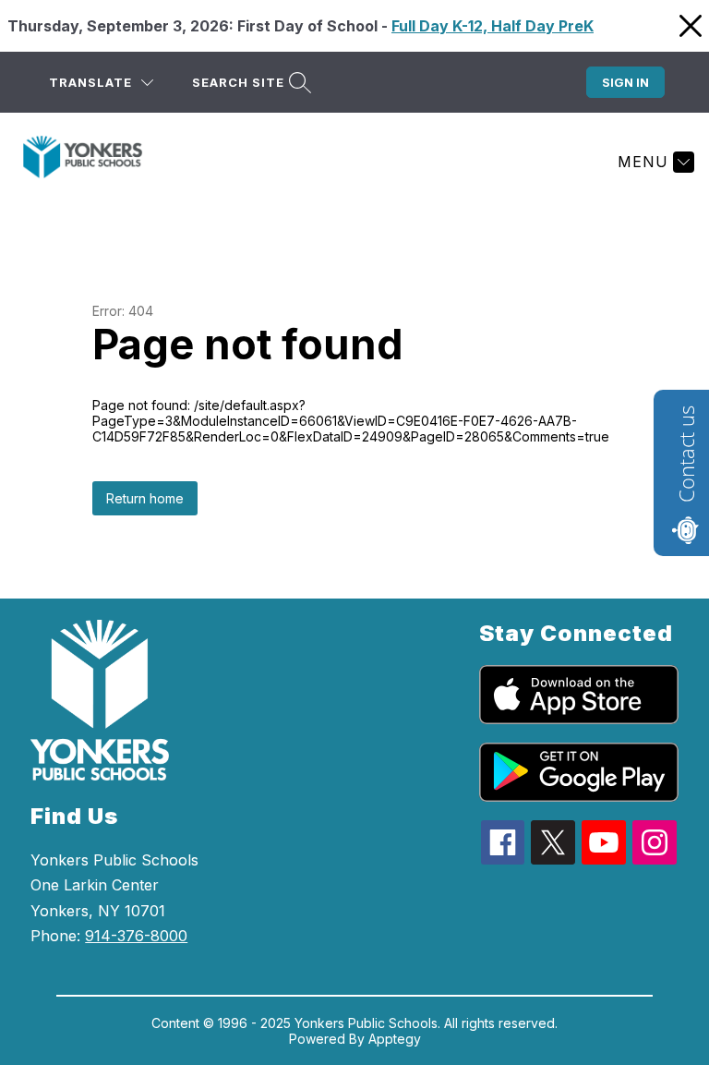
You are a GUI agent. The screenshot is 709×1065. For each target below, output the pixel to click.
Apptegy (394, 1039)
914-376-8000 (136, 935)
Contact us (686, 453)
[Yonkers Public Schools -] (93, 161)
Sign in (625, 82)
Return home (145, 498)
